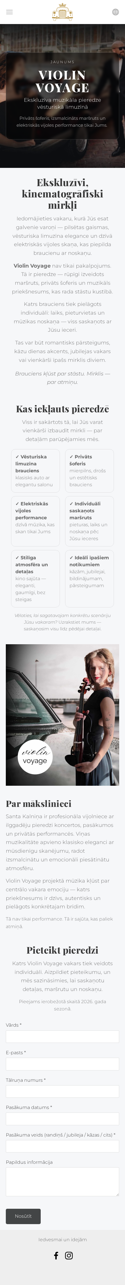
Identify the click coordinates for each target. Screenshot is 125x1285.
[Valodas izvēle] (116, 12)
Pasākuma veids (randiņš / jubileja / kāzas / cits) (60, 1135)
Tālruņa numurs (26, 1080)
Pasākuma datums (29, 1107)
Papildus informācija (29, 1162)
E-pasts (16, 1052)
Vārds (14, 1025)
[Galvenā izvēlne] (9, 12)
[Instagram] (69, 1255)
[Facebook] (56, 1255)
